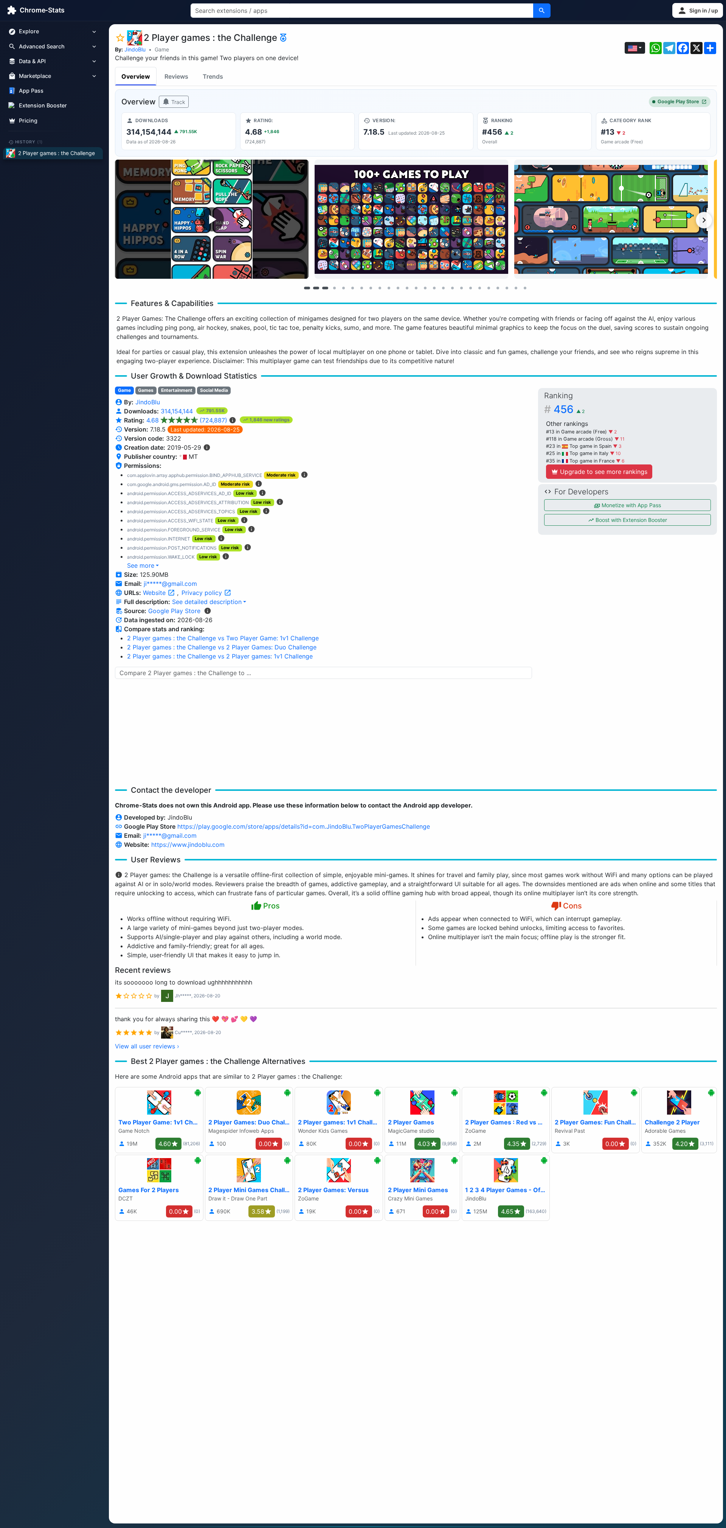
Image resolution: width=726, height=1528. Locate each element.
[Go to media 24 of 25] (515, 287)
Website (155, 592)
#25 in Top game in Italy (578, 453)
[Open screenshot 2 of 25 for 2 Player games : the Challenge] (411, 219)
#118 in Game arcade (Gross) (580, 439)
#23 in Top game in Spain (579, 446)
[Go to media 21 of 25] (488, 287)
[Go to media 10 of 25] (388, 287)
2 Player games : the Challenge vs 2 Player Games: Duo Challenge (221, 647)
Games (146, 390)
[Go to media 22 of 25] (497, 287)
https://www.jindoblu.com (188, 844)
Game (162, 49)
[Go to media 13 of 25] (415, 287)
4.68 (186, 420)
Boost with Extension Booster (630, 520)
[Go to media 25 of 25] (524, 287)
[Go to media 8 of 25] (370, 287)
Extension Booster (43, 105)
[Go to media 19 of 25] (470, 287)
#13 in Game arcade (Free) (577, 432)
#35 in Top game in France (581, 461)
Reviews (176, 76)
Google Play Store (678, 101)
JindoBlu (135, 49)
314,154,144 (178, 411)
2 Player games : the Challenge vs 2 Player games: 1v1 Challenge (220, 656)
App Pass (31, 91)
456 (569, 409)
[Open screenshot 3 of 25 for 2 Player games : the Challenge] (611, 219)
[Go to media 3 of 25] (325, 287)
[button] (697, 10)
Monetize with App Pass (630, 505)
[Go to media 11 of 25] (397, 287)
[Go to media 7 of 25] (361, 287)
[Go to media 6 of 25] (352, 287)
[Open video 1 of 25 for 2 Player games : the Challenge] (212, 219)
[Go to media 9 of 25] (379, 287)
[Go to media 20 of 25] (479, 287)
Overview (135, 76)
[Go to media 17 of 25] (452, 287)
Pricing (28, 120)
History (29, 141)
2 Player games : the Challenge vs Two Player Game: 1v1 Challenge (223, 638)
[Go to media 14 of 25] (425, 287)
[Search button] (542, 10)
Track (177, 102)
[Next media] (704, 220)
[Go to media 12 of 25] (406, 287)
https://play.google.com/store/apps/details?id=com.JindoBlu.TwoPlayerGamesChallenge (303, 826)
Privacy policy (203, 592)
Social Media (214, 390)
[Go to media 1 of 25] (307, 287)
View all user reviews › (147, 1046)
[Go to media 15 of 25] (434, 287)
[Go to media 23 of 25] (506, 287)
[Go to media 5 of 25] (343, 287)
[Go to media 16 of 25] (443, 287)
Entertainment (176, 390)
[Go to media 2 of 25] (316, 287)
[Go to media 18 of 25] (461, 287)
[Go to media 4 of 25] (334, 287)
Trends (213, 76)
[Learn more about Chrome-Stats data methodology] (207, 611)
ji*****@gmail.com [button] (170, 583)
